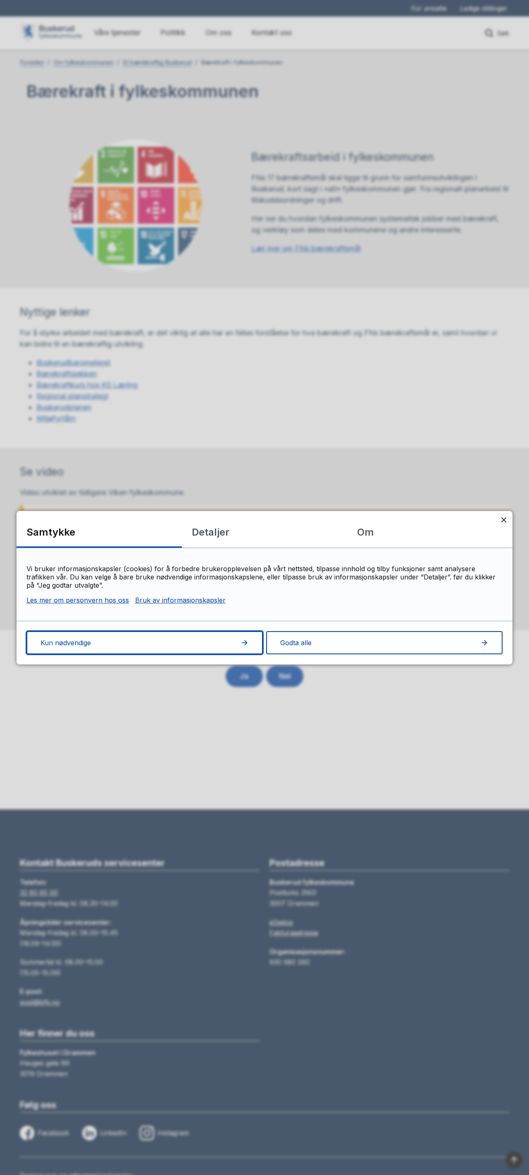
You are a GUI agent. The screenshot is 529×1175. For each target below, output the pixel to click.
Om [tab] (365, 532)
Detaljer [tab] (210, 532)
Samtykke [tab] (50, 532)
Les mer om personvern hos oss (77, 600)
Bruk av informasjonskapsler (180, 600)
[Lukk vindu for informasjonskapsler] (503, 519)
